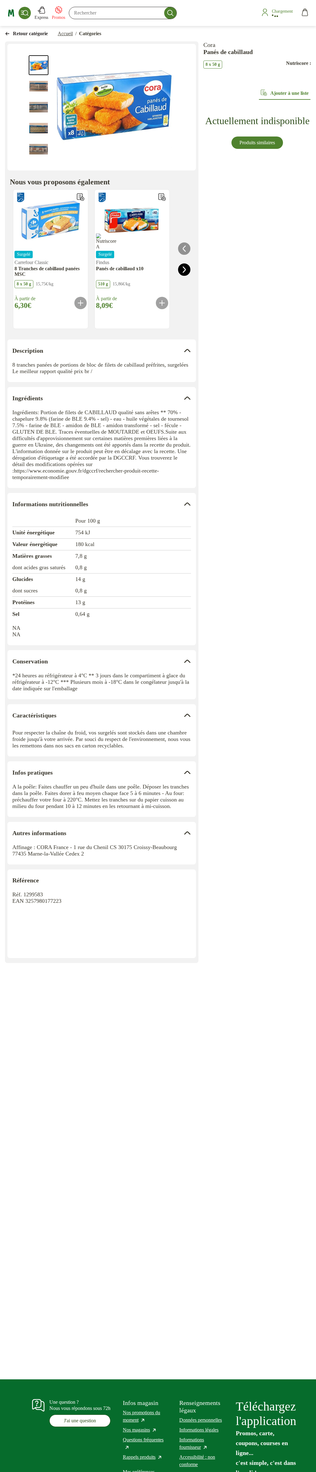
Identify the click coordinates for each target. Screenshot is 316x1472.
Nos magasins (140, 1429)
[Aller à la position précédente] (184, 248)
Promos (58, 17)
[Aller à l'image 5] (38, 149)
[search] (123, 13)
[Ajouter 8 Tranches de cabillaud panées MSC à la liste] (80, 197)
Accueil (65, 33)
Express (41, 17)
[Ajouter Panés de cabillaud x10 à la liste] (162, 197)
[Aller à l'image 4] (38, 128)
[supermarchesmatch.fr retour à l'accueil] (11, 13)
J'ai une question (80, 1420)
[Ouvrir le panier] (305, 13)
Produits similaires (257, 142)
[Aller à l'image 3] (38, 107)
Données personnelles (200, 1420)
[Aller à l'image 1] (38, 65)
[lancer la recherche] (170, 13)
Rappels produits (142, 1457)
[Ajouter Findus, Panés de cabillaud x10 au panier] (162, 303)
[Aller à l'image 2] (38, 86)
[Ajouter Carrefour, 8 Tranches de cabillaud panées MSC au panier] (80, 303)
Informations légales (198, 1429)
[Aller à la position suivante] (184, 269)
